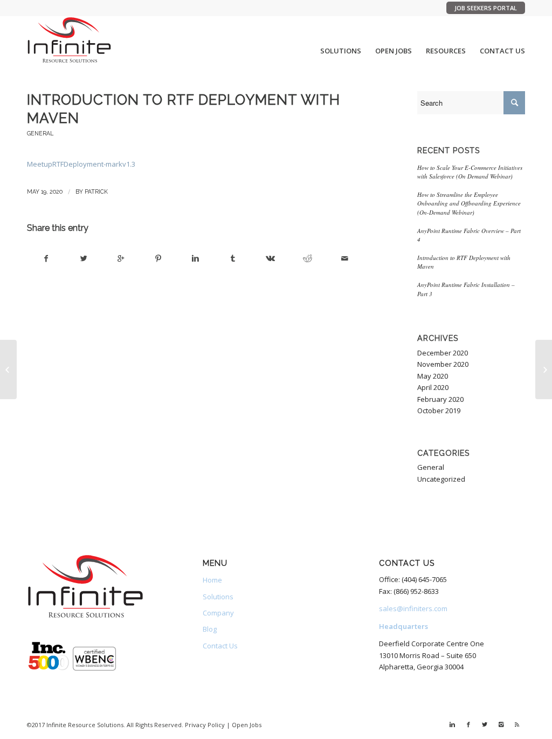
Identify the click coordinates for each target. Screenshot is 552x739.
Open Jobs (246, 725)
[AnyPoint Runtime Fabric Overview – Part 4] (543, 369)
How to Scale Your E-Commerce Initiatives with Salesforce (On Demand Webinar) (469, 172)
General (40, 133)
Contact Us (220, 646)
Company (218, 613)
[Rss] (517, 724)
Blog (210, 629)
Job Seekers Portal (485, 8)
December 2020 (442, 353)
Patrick (96, 191)
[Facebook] (468, 724)
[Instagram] (501, 724)
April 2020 (432, 387)
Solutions (218, 596)
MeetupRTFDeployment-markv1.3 (81, 164)
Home (212, 580)
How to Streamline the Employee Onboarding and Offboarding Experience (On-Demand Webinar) (469, 203)
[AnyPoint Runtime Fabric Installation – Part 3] (8, 369)
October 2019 (438, 410)
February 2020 (440, 399)
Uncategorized (441, 479)
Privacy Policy (205, 725)
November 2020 (442, 364)
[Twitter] (485, 724)
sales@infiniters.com (413, 608)
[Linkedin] (452, 724)
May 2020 (432, 376)
